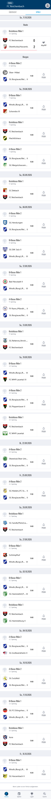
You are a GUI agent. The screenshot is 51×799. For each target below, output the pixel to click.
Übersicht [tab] (13, 12)
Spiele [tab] (38, 12)
